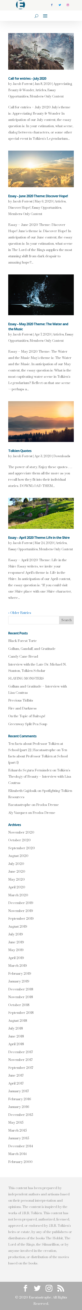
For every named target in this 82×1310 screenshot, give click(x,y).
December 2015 (20, 1115)
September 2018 (21, 1013)
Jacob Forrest (23, 84)
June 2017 (16, 1075)
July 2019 (15, 934)
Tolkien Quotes (19, 450)
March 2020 (18, 895)
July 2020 (16, 864)
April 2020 (16, 887)
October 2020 (19, 840)
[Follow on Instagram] (67, 5)
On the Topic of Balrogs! (26, 716)
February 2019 (19, 974)
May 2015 (15, 1122)
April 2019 (16, 958)
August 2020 (18, 856)
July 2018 (15, 1028)
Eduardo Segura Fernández (30, 770)
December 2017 (20, 1052)
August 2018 (17, 1021)
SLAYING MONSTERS (26, 678)
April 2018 (16, 1044)
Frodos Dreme (47, 805)
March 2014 (17, 1154)
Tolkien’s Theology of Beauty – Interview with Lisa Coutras (39, 776)
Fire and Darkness (22, 708)
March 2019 (17, 966)
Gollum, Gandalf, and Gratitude (32, 649)
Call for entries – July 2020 (27, 78)
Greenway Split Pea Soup (27, 724)
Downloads (61, 456)
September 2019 (21, 919)
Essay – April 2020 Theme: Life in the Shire (39, 537)
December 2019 (20, 903)
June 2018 (16, 1036)
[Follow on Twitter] (60, 5)
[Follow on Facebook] (52, 5)
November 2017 (20, 1060)
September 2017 (20, 1068)
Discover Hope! (19, 208)
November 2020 (21, 832)
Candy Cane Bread (23, 656)
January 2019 (18, 981)
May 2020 (16, 879)
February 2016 (19, 1099)
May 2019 (16, 950)
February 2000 (20, 1162)
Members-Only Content (47, 97)
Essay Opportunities (46, 208)
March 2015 (17, 1130)
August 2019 (17, 927)
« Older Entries (19, 613)
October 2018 (18, 1005)
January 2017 (18, 1091)
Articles (40, 90)
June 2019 (16, 942)
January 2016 (18, 1107)
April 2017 (16, 1083)
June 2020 (16, 871)
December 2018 (20, 989)
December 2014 (20, 1146)
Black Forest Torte (22, 641)
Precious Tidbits (20, 700)
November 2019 (20, 911)
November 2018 (20, 997)
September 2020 (21, 848)
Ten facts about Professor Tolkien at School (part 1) (38, 756)
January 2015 (18, 1138)
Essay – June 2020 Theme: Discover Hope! (38, 196)
